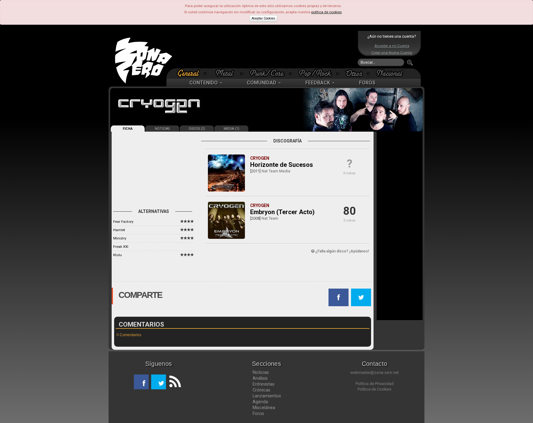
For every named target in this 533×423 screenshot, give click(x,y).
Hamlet (119, 230)
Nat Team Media (276, 171)
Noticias (261, 372)
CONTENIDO (204, 83)
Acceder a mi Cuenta (391, 46)
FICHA (128, 129)
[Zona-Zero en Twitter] (158, 381)
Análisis (260, 378)
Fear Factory (123, 221)
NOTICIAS (162, 129)
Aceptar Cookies (263, 18)
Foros (258, 413)
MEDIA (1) (231, 129)
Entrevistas (264, 384)
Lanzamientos (267, 395)
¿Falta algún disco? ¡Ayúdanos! (341, 251)
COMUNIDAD (262, 83)
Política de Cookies (374, 389)
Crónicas (261, 389)
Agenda (260, 401)
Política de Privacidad (375, 383)
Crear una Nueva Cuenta (391, 52)
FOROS (367, 83)
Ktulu (117, 255)
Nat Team (270, 218)
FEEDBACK (318, 83)
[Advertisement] (265, 49)
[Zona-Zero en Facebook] (141, 381)
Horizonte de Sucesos (281, 164)
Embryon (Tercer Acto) (282, 212)
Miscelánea (264, 407)
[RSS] (173, 381)
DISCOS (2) (197, 129)
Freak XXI (120, 246)
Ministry (119, 238)
